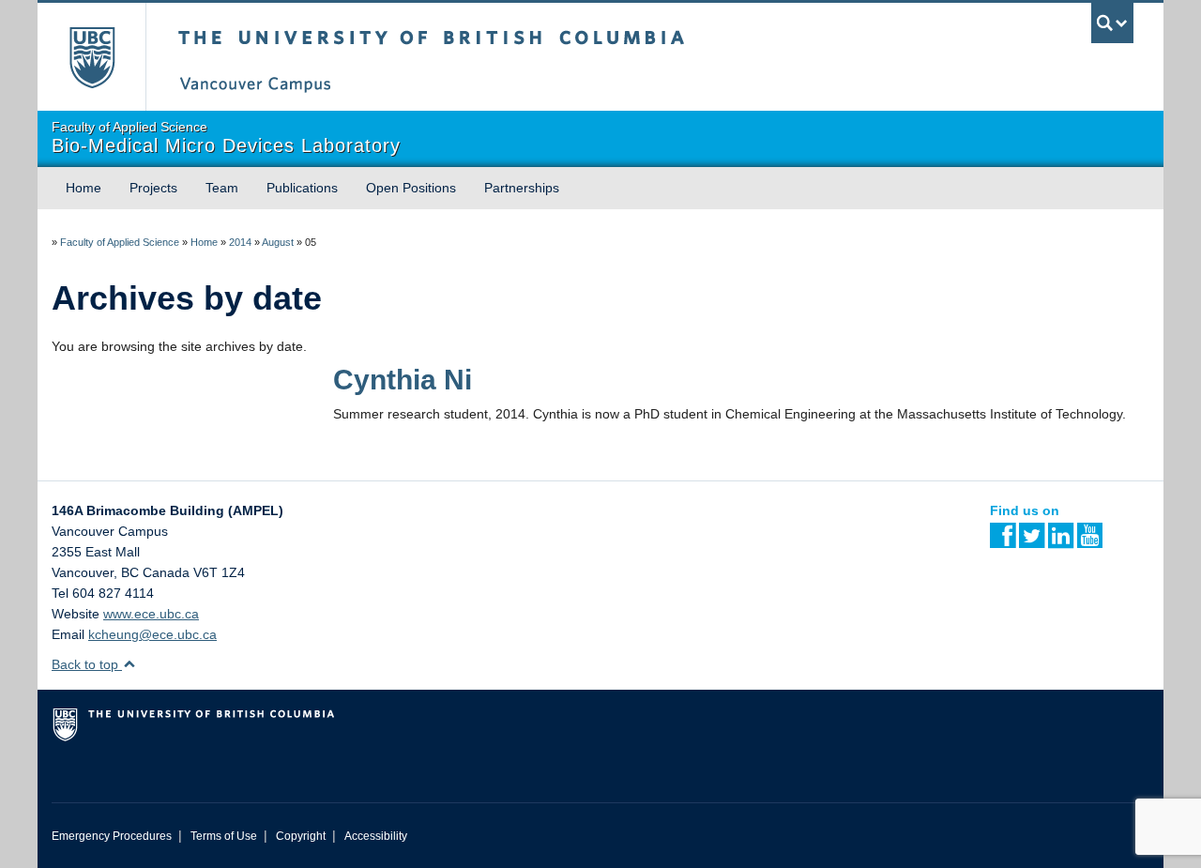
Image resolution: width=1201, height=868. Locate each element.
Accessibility (375, 836)
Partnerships (521, 187)
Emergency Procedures (112, 836)
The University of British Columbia (91, 57)
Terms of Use (223, 836)
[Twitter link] (1031, 541)
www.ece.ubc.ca (151, 613)
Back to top (87, 664)
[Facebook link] (1002, 541)
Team (221, 187)
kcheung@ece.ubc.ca (152, 634)
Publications (302, 187)
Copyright (301, 836)
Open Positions (411, 187)
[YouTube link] (1089, 541)
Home (83, 187)
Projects (153, 187)
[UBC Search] (1112, 23)
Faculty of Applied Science (119, 242)
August (278, 242)
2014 (240, 242)
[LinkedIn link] (1060, 541)
